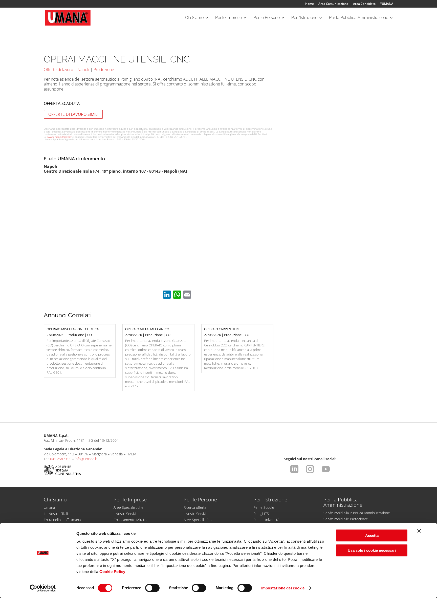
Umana (49, 507)
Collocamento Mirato (130, 519)
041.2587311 (60, 458)
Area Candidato (364, 4)
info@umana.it (86, 458)
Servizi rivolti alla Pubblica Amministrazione (356, 513)
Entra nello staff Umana (62, 519)
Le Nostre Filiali (56, 513)
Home (309, 4)
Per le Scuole (263, 507)
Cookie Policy (112, 571)
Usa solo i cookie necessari (372, 550)
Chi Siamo (194, 18)
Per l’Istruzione (304, 18)
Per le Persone (266, 18)
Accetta (372, 535)
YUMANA (386, 4)
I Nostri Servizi (125, 513)
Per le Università (266, 519)
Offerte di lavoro (58, 69)
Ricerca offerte (195, 507)
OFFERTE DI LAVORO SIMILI (73, 114)
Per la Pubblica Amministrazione (358, 18)
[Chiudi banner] (419, 531)
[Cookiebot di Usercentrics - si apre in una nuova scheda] (43, 588)
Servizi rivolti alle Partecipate (345, 519)
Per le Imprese (228, 18)
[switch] (152, 588)
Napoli (83, 69)
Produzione (104, 69)
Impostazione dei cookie (282, 588)
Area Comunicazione (333, 4)
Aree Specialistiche (128, 507)
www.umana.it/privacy (59, 137)
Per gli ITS (261, 513)
